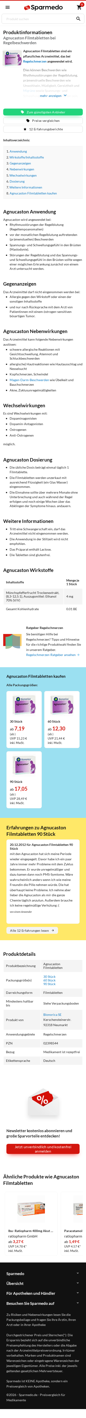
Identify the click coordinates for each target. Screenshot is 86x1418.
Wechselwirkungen (23, 175)
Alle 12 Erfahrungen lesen (29, 930)
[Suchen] (77, 19)
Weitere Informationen (25, 187)
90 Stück (49, 984)
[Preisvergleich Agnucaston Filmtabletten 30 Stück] (24, 704)
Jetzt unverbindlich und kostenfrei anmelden (43, 1149)
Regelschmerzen (35, 61)
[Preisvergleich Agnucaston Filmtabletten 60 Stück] (61, 704)
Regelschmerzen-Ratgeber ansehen (51, 655)
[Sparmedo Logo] (43, 7)
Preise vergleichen (46, 121)
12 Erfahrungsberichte (46, 129)
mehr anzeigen (51, 96)
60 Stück (49, 980)
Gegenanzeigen (20, 163)
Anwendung (18, 151)
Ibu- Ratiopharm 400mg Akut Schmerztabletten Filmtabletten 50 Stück (31, 1231)
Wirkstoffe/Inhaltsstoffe (26, 157)
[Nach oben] (78, 1407)
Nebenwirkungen (22, 169)
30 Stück (49, 976)
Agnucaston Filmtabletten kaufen (33, 193)
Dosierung (17, 181)
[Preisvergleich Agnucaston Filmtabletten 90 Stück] (24, 765)
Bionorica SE (52, 1014)
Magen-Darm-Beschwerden (29, 380)
